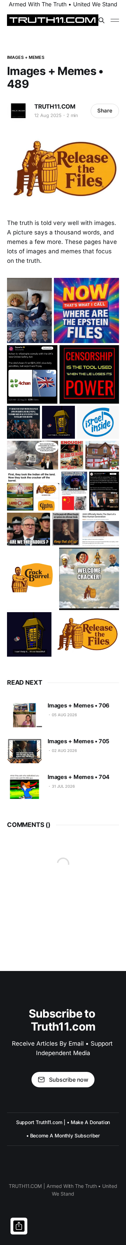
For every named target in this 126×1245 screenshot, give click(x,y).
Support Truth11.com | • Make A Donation (63, 1122)
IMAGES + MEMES (25, 57)
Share (104, 110)
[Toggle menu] (115, 20)
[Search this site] (101, 20)
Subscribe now (68, 1079)
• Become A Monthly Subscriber (63, 1135)
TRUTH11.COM (55, 106)
